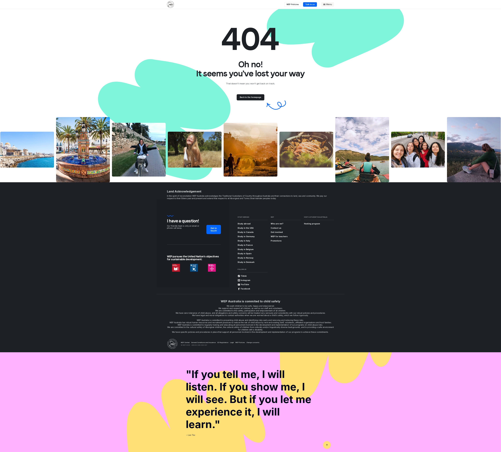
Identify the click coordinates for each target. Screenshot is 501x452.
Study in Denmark (246, 262)
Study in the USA (246, 228)
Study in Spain (245, 253)
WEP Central (185, 342)
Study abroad (244, 224)
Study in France (245, 245)
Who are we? (277, 224)
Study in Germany (246, 236)
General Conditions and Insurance (203, 342)
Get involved (277, 232)
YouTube (245, 284)
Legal (232, 342)
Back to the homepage (250, 97)
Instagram (245, 280)
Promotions (276, 241)
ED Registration (222, 342)
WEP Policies (293, 4)
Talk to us (310, 4)
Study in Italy (244, 241)
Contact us (276, 228)
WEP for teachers (279, 236)
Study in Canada (246, 232)
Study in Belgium (246, 249)
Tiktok (244, 276)
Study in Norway (245, 258)
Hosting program (312, 224)
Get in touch (214, 229)
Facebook (245, 289)
